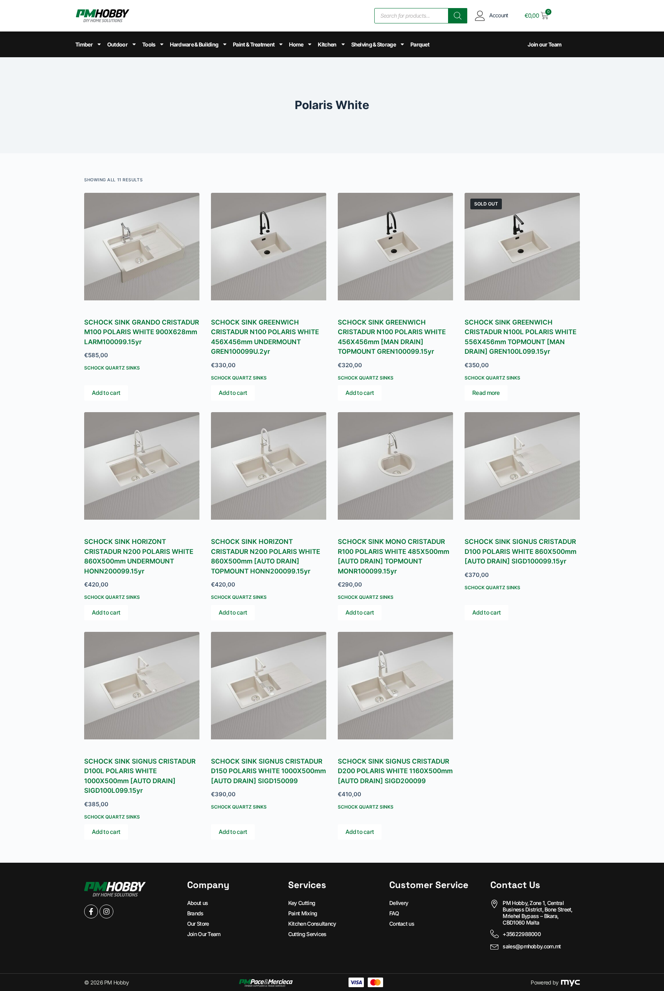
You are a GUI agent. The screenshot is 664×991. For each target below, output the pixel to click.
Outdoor (117, 44)
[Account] (480, 15)
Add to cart (106, 392)
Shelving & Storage (373, 44)
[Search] (457, 15)
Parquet (419, 44)
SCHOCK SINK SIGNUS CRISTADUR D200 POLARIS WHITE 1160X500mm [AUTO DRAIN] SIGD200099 (395, 771)
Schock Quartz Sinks (112, 368)
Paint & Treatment (253, 44)
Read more (486, 392)
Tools (149, 44)
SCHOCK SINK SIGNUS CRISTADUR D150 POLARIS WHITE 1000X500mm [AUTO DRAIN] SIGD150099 (268, 771)
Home (296, 44)
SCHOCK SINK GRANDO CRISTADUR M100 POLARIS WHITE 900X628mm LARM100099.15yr (141, 332)
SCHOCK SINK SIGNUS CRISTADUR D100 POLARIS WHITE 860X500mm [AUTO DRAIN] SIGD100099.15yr (520, 551)
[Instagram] (106, 911)
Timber (84, 44)
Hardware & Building (194, 44)
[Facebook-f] (91, 911)
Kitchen (327, 44)
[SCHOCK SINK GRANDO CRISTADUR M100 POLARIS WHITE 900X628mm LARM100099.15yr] (141, 250)
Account (498, 15)
